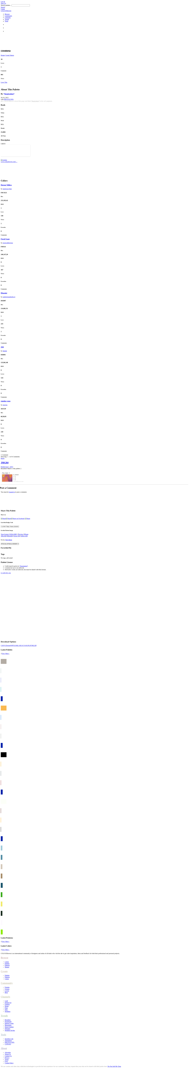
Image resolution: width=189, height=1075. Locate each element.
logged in (12, 492)
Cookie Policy (9, 1063)
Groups (7, 989)
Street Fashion (9, 1027)
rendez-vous (5, 401)
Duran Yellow (6, 185)
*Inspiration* (9, 94)
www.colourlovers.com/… (9, 162)
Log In (3, 1)
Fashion (7, 1004)
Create (3, 9)
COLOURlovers (6, 11)
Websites (7, 1029)
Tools (6, 21)
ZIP (35, 645)
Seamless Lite (9, 1039)
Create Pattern (9, 55)
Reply (3, 458)
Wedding (7, 1011)
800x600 (10, 536)
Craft (6, 1001)
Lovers (7, 991)
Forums (7, 987)
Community (8, 16)
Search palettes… (6, 5)
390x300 (3, 536)
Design (8, 645)
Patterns (7, 965)
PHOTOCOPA (9, 99)
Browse (7, 14)
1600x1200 (24, 536)
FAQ (6, 1061)
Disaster (4, 293)
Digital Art (8, 1002)
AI (26, 645)
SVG (4, 645)
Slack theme (8, 540)
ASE (19, 645)
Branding (8, 1020)
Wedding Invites (10, 1030)
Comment (3, 71)
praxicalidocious (8, 243)
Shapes (7, 967)
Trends (7, 19)
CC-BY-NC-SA (6, 573)
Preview (20, 534)
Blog (6, 992)
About (4, 1048)
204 (2, 347)
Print (6, 1008)
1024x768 (16, 536)
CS (2, 645)
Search (3, 7)
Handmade (8, 1021)
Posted (7, 467)
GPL (28, 645)
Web (6, 1010)
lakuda (5, 351)
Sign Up (3, 3)
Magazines (8, 1025)
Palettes (7, 963)
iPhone (26, 534)
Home (7, 1006)
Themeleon (8, 1040)
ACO (23, 645)
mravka (5, 405)
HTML (32, 645)
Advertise (8, 1052)
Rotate (3, 55)
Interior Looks (9, 1023)
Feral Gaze (5, 239)
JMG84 (4, 462)
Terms (7, 1059)
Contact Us (8, 1056)
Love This (4, 82)
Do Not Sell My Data (114, 1066)
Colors (7, 962)
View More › (6, 653)
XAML (16, 645)
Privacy (7, 1058)
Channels (8, 17)
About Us (8, 1054)
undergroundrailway (9, 297)
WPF (12, 645)
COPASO (8, 1044)
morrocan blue (7, 189)
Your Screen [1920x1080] (9, 534)
